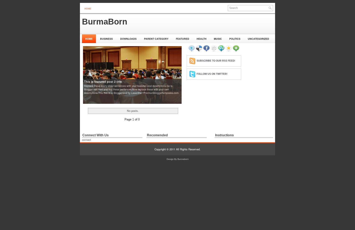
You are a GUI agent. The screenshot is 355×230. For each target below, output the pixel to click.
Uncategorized (258, 39)
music (218, 39)
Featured (182, 39)
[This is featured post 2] (132, 74)
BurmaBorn (104, 21)
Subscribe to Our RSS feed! (216, 60)
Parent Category (156, 39)
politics (234, 39)
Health (201, 39)
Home (87, 8)
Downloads (128, 39)
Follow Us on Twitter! (212, 73)
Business (106, 39)
